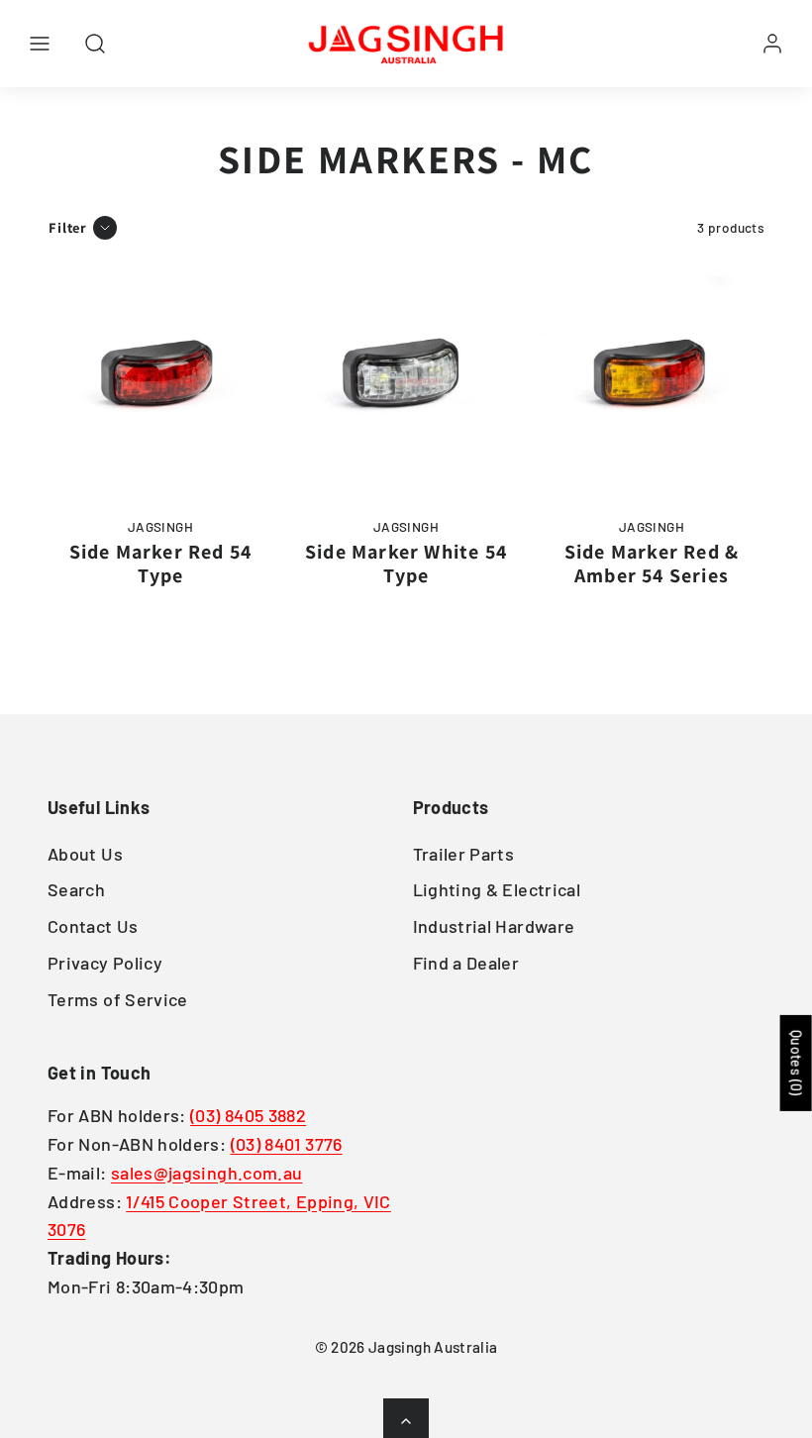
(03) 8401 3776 (287, 1144)
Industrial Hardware (494, 926)
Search (76, 889)
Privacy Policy (105, 963)
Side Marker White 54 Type (406, 563)
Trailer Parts (464, 854)
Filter (68, 227)
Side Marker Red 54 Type (161, 563)
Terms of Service (118, 999)
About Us (85, 854)
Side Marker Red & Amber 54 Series (651, 563)
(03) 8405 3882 (248, 1115)
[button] (39, 43)
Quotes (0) (796, 1063)
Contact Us (93, 926)
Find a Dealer (466, 963)
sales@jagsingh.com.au (207, 1172)
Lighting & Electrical (497, 889)
